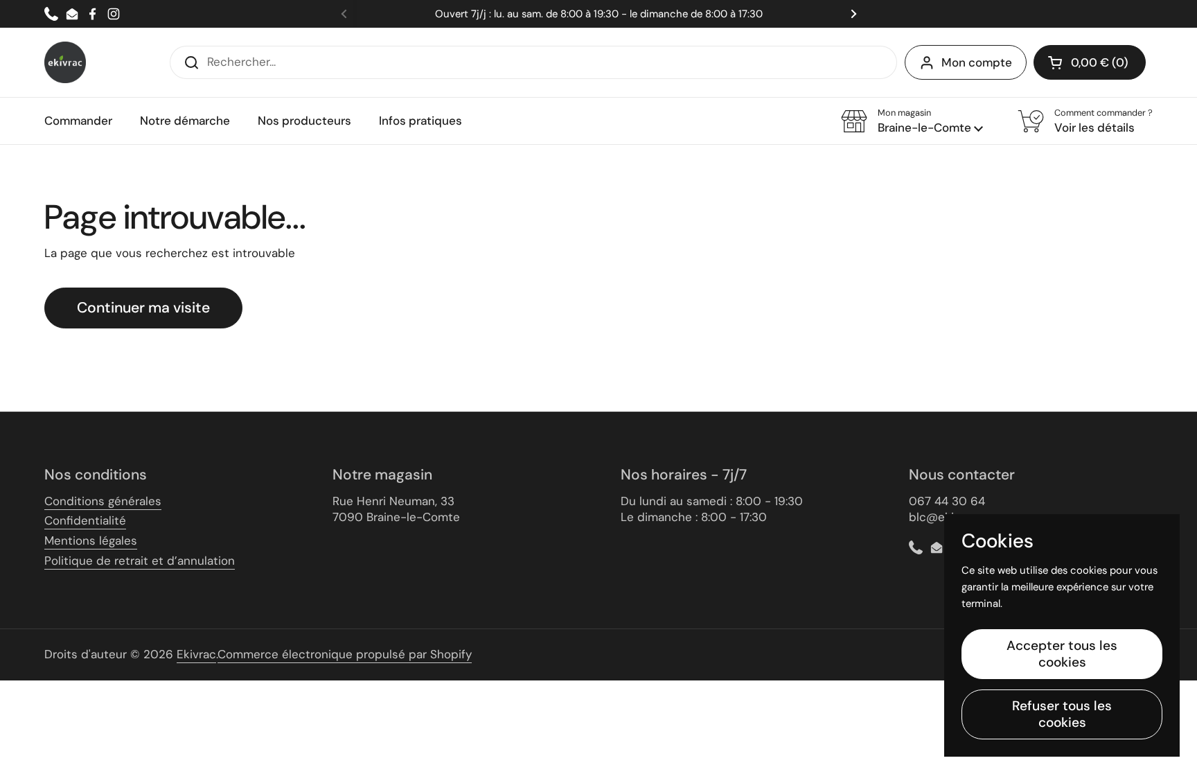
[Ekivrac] (65, 62)
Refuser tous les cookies (1062, 714)
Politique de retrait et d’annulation (139, 560)
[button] (1090, 62)
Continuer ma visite (143, 307)
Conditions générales (102, 501)
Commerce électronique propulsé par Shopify (345, 654)
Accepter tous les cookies (1062, 654)
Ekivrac (196, 654)
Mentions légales (90, 540)
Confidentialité (85, 520)
